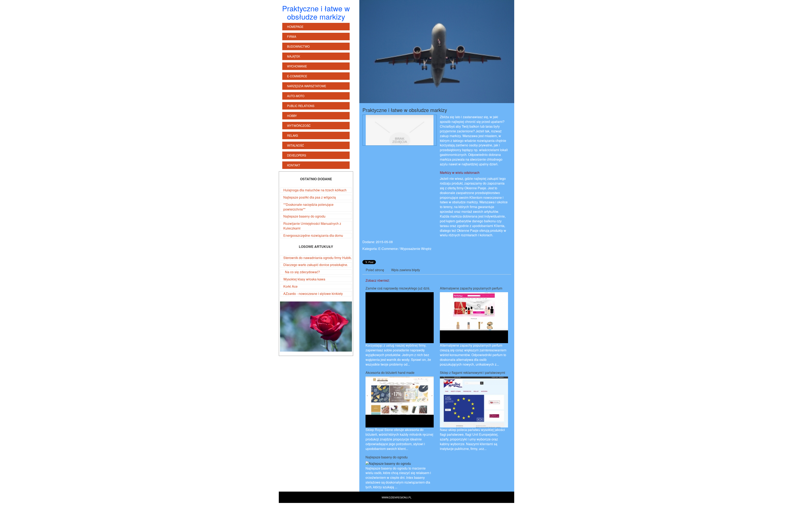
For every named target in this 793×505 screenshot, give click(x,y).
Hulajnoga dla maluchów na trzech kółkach (315, 190)
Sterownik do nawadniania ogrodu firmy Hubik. (317, 257)
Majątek (293, 56)
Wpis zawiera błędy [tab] (405, 269)
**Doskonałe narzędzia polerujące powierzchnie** (308, 207)
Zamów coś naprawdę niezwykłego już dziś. (398, 288)
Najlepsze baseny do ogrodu (304, 216)
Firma (291, 36)
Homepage (295, 27)
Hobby (292, 116)
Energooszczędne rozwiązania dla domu (313, 235)
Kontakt (293, 165)
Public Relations (300, 106)
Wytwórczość (299, 126)
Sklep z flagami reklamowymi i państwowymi (472, 372)
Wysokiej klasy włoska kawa (304, 279)
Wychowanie (297, 66)
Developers (296, 155)
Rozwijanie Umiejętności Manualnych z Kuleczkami (312, 226)
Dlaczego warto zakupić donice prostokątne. (315, 264)
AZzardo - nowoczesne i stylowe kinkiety (313, 293)
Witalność (295, 145)
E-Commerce (297, 76)
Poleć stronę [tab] (375, 269)
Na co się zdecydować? (301, 272)
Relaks (292, 135)
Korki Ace (290, 286)
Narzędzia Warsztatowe (306, 86)
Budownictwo (298, 46)
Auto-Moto (295, 96)
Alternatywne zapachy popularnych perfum (471, 288)
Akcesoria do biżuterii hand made (390, 372)
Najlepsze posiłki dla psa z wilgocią (309, 197)
